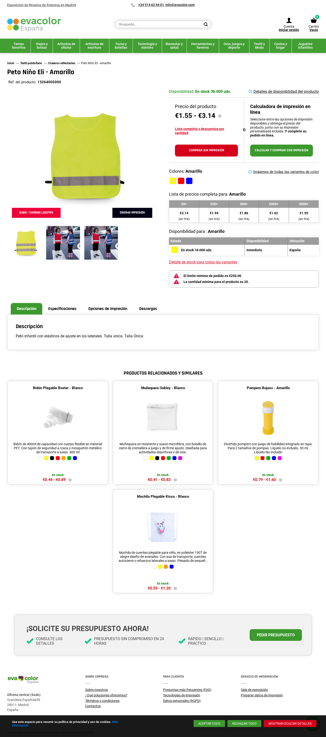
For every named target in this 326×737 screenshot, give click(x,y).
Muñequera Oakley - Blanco (163, 388)
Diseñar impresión (132, 212)
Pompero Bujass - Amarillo (268, 388)
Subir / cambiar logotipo (36, 212)
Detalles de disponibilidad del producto (286, 91)
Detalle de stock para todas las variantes (203, 262)
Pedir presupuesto (276, 635)
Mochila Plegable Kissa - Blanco (163, 496)
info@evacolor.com (180, 5)
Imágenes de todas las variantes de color (286, 172)
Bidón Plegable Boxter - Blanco (58, 388)
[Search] (206, 24)
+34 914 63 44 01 (151, 5)
